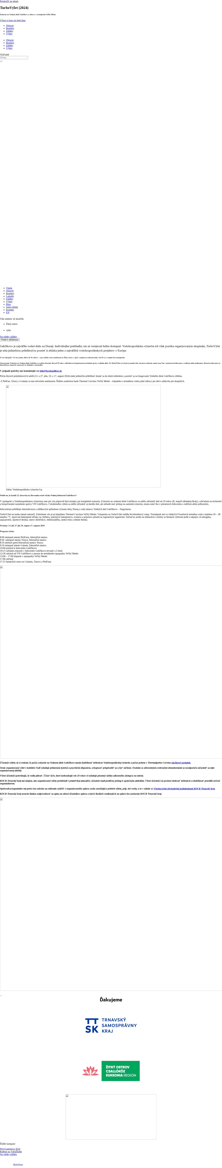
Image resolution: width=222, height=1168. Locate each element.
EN (7, 312)
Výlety (9, 33)
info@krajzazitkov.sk (51, 371)
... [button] (1, 995)
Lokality (10, 296)
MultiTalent (18, 1164)
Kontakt (10, 309)
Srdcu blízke (12, 307)
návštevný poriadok (180, 762)
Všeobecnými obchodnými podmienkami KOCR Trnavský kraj (184, 788)
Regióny (10, 28)
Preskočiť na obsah (9, 1)
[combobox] (14, 57)
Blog (8, 304)
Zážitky (9, 31)
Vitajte (9, 288)
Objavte (10, 25)
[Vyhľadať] (1, 61)
